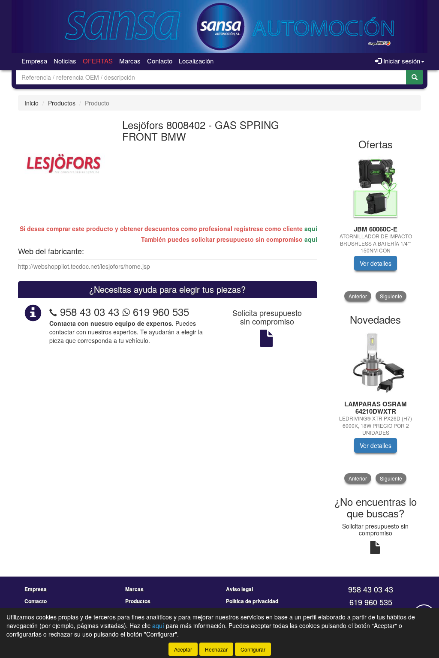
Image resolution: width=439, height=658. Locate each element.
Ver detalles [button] (375, 263)
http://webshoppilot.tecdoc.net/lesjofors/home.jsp (84, 266)
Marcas (130, 60)
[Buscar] (414, 77)
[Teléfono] (53, 311)
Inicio (31, 103)
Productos (61, 103)
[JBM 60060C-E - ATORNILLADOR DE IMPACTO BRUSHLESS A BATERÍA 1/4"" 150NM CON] (376, 188)
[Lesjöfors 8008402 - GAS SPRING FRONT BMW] (63, 164)
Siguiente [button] (391, 296)
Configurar (253, 649)
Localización (196, 60)
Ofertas (98, 60)
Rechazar (216, 649)
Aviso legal (239, 589)
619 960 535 (159, 311)
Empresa (34, 60)
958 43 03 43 (89, 311)
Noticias (65, 60)
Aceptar (183, 649)
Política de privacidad (252, 601)
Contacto (159, 60)
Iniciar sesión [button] (401, 60)
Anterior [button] (358, 296)
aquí (310, 228)
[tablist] (375, 228)
